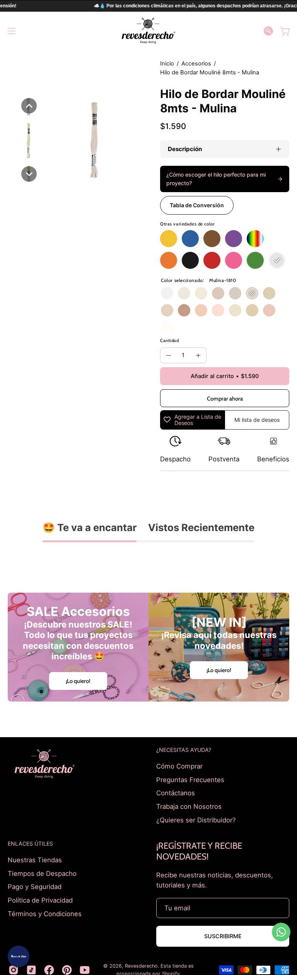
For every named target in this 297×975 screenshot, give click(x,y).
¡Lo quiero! (78, 681)
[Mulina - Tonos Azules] (190, 238)
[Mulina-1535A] (269, 310)
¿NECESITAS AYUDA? (183, 749)
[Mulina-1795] (167, 310)
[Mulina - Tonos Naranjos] (168, 260)
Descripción (185, 149)
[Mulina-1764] (184, 310)
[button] (268, 31)
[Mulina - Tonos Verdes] (255, 260)
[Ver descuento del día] (18, 956)
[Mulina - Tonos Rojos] (211, 260)
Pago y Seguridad (34, 887)
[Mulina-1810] (252, 293)
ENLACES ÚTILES (30, 843)
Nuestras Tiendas (35, 860)
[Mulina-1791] (269, 293)
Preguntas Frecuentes (190, 779)
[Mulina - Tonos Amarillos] (168, 238)
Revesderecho (141, 966)
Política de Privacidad (40, 900)
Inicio (167, 63)
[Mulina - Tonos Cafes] (211, 238)
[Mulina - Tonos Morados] (233, 238)
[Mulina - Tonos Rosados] (233, 260)
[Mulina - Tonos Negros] (190, 260)
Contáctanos (175, 793)
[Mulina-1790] (201, 293)
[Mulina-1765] (218, 310)
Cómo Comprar (179, 766)
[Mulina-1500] (167, 293)
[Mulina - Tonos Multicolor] (255, 238)
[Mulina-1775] (235, 310)
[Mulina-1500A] (167, 327)
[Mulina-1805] (184, 293)
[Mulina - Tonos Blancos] (276, 260)
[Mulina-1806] (218, 293)
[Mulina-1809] (235, 293)
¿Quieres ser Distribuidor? (196, 820)
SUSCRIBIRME (223, 936)
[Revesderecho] (148, 30)
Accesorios (196, 63)
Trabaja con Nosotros (189, 806)
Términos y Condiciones (45, 913)
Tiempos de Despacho (42, 873)
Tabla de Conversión (197, 205)
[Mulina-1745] (201, 310)
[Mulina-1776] (252, 310)
